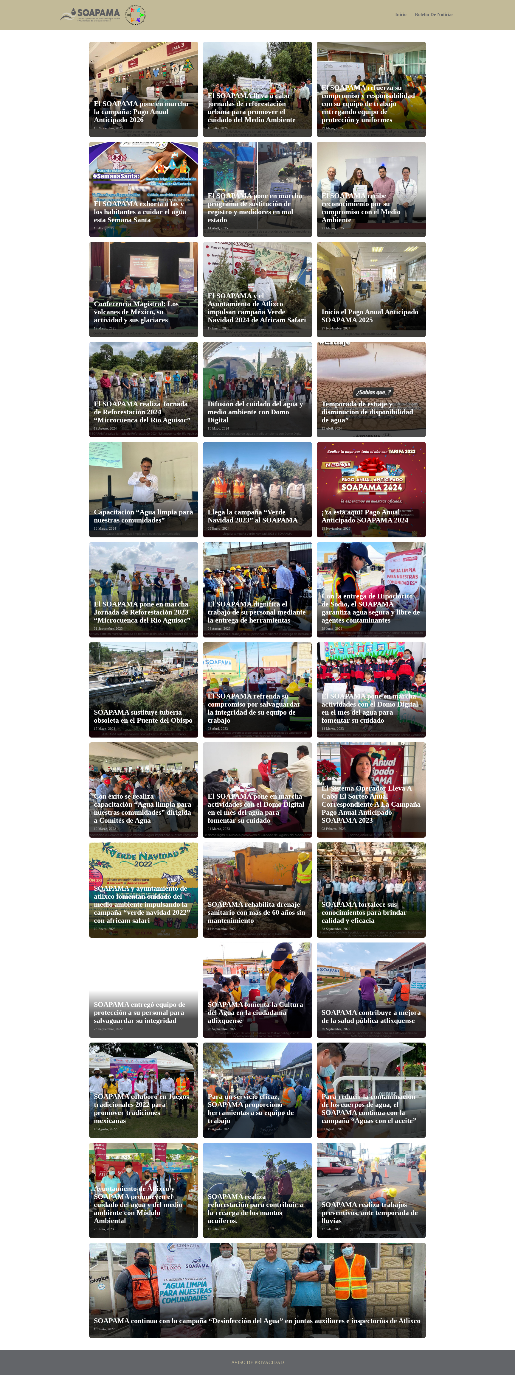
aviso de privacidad (257, 1362)
